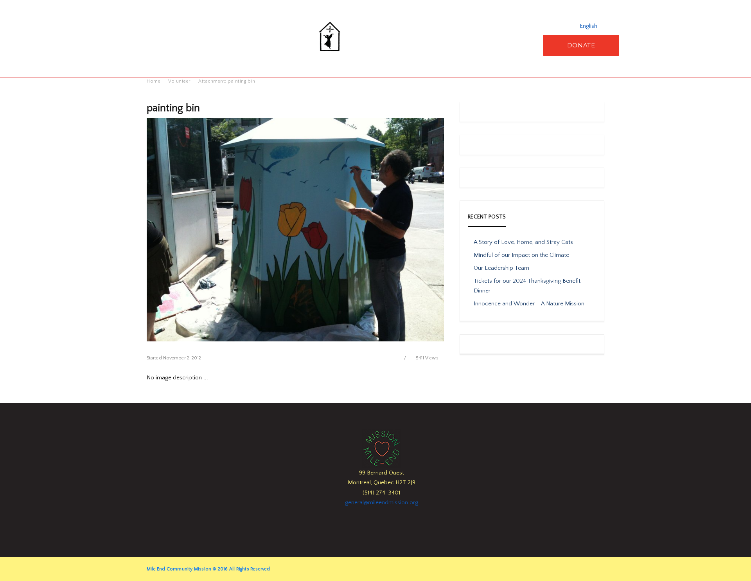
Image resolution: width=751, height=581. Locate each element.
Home (153, 81)
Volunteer (179, 81)
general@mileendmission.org (381, 502)
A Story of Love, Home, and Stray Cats (523, 242)
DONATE (581, 45)
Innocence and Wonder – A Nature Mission (529, 303)
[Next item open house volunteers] (369, 229)
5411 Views (427, 358)
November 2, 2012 (182, 358)
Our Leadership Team (501, 268)
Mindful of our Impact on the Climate (521, 255)
